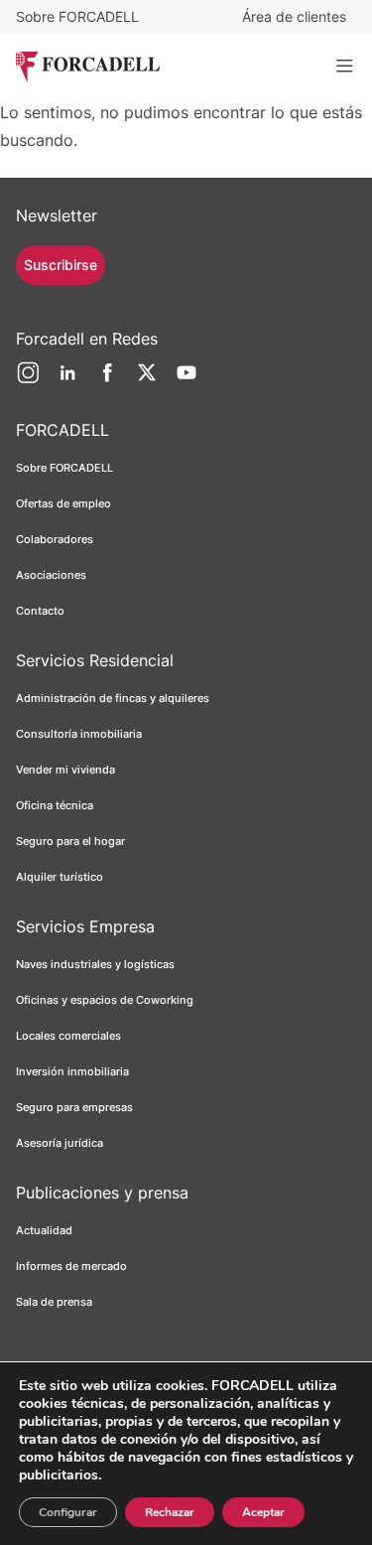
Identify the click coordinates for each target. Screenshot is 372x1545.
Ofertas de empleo (63, 503)
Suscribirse (60, 264)
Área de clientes (294, 16)
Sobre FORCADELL (77, 16)
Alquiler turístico (59, 877)
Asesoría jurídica (59, 1143)
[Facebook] (107, 380)
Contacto (40, 611)
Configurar (68, 1512)
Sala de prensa (54, 1302)
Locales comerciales (68, 1036)
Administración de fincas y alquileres (112, 698)
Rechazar (169, 1512)
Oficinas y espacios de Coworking (104, 1000)
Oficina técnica (54, 805)
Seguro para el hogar (70, 841)
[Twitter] (147, 380)
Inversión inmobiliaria (72, 1071)
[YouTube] (186, 380)
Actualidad (44, 1230)
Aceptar (263, 1512)
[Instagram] (28, 380)
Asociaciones (51, 575)
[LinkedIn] (67, 380)
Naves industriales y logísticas (95, 964)
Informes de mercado (71, 1266)
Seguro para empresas (74, 1107)
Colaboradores (54, 539)
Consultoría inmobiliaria (79, 734)
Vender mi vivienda (65, 769)
